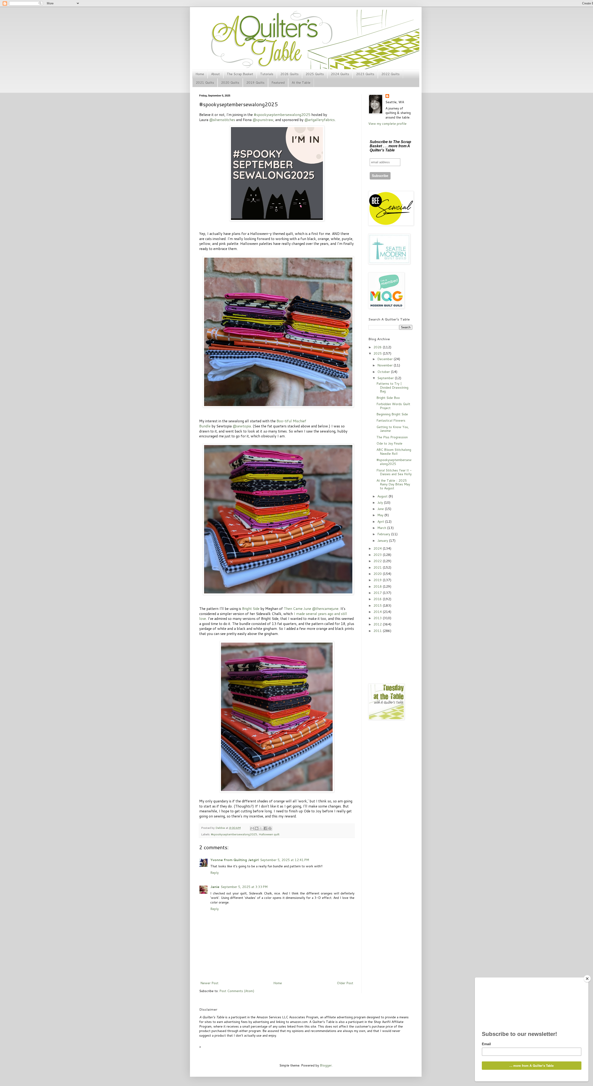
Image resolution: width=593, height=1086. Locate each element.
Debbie (220, 828)
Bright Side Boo (388, 397)
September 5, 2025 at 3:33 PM (244, 886)
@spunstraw (262, 119)
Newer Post (209, 983)
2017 (378, 592)
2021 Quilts (205, 82)
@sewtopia (242, 426)
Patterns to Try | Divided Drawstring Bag (392, 387)
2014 (378, 611)
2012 (378, 624)
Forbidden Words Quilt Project (393, 406)
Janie (214, 886)
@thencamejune (325, 608)
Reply (214, 872)
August (382, 496)
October (384, 371)
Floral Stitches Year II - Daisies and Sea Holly (394, 472)
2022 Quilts (390, 74)
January (383, 540)
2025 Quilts (315, 74)
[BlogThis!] (256, 828)
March (382, 527)
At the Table (301, 82)
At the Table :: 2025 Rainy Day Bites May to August (393, 484)
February (384, 534)
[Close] (587, 978)
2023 (378, 554)
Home (200, 74)
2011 (378, 630)
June (381, 508)
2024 (378, 548)
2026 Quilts (289, 74)
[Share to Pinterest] (270, 828)
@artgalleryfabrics (319, 119)
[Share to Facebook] (265, 828)
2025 (378, 353)
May (380, 515)
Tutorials (266, 74)
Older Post (345, 983)
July (380, 502)
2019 (378, 580)
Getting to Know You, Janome (392, 429)
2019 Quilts (255, 82)
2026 (378, 347)
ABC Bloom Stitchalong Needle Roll (393, 451)
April (381, 521)
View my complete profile (387, 123)
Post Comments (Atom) (236, 991)
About (215, 74)
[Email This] (252, 828)
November (385, 365)
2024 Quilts (340, 74)
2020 (378, 573)
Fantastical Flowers (390, 420)
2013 (378, 618)
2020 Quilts (230, 82)
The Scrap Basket (240, 74)
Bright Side (250, 608)
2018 (378, 586)
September (386, 378)
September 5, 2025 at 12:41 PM (284, 860)
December (385, 359)
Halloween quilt (269, 834)
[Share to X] (261, 828)
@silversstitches (222, 119)
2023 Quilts (365, 74)
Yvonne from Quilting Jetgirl (234, 860)
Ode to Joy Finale (389, 443)
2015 (378, 605)
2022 (378, 561)
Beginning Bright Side (392, 414)
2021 (378, 567)
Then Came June (297, 608)
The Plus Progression (392, 437)
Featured (278, 82)
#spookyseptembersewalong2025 (282, 114)
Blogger (326, 1065)
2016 (378, 599)
